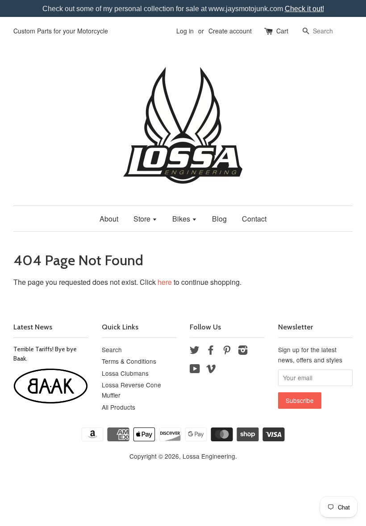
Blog (219, 219)
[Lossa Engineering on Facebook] (211, 351)
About (109, 219)
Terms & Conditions (129, 361)
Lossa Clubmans (125, 373)
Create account (230, 30)
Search (112, 349)
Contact (254, 219)
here (165, 282)
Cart (282, 30)
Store (142, 219)
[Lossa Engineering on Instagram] (243, 351)
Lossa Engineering (209, 456)
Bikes (182, 219)
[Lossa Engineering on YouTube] (195, 370)
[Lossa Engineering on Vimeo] (211, 370)
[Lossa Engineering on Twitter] (195, 351)
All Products (118, 407)
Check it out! (304, 8)
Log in (185, 30)
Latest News (32, 327)
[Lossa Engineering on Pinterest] (227, 351)
